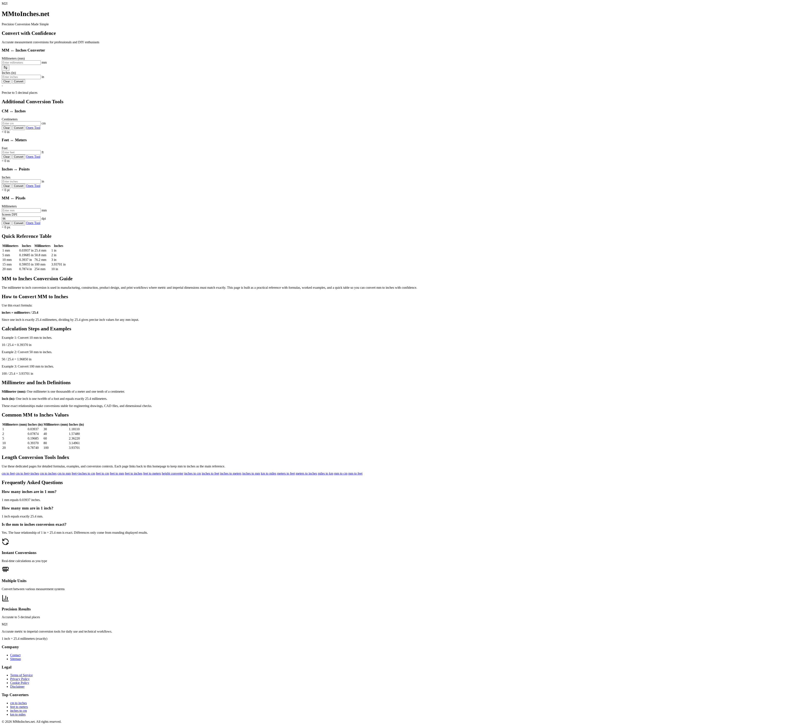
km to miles (268, 473)
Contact (15, 655)
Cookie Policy (19, 683)
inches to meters (230, 473)
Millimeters (9, 206)
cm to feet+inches (27, 473)
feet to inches (133, 473)
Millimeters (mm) (13, 58)
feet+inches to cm (83, 473)
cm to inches (48, 473)
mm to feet (355, 473)
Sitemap (15, 659)
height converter (172, 473)
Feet (4, 148)
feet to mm (117, 473)
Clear (6, 81)
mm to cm (340, 473)
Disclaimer (17, 686)
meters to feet (286, 473)
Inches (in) (9, 73)
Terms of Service (21, 675)
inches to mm (251, 473)
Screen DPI (9, 214)
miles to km (325, 473)
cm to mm (64, 473)
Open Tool (33, 127)
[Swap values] (5, 68)
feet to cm (102, 473)
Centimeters (10, 119)
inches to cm (192, 473)
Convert (18, 81)
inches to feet (210, 473)
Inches (6, 177)
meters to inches (306, 473)
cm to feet (8, 473)
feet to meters (152, 473)
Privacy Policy (20, 679)
